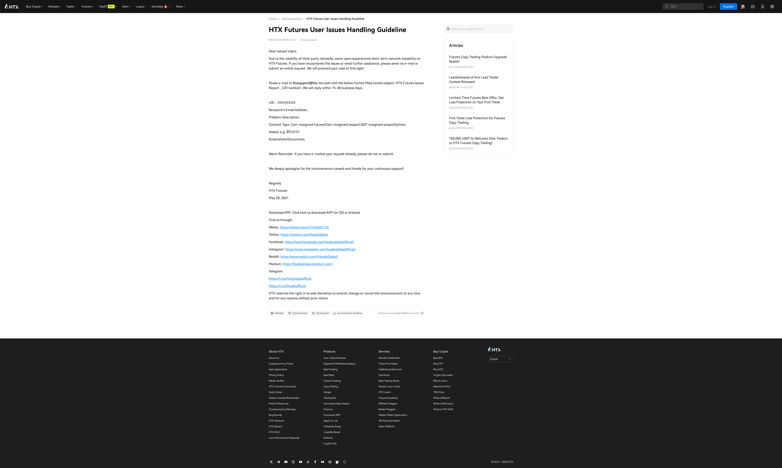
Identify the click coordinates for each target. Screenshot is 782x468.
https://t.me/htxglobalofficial (290, 279)
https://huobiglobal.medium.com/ (308, 264)
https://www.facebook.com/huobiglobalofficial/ (319, 242)
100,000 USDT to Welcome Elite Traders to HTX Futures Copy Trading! (478, 141)
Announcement (292, 18)
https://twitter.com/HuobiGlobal (304, 235)
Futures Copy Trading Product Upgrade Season (478, 59)
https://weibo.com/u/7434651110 (304, 227)
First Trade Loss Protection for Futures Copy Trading (477, 120)
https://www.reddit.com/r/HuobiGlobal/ (309, 257)
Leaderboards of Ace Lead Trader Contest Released (474, 79)
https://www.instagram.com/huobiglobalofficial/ (320, 249)
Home (273, 18)
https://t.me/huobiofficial (287, 286)
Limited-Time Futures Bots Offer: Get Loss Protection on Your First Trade (476, 100)
